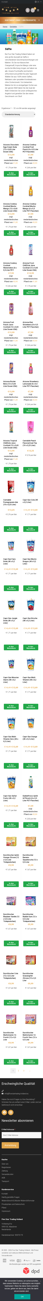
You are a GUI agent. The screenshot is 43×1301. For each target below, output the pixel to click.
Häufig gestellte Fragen (11, 1197)
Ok (22, 1297)
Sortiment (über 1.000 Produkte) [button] (20, 20)
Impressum (6, 1211)
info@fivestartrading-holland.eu (16, 1094)
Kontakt (5, 2)
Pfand (4, 1208)
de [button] (38, 2)
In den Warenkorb (11, 174)
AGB (3, 1178)
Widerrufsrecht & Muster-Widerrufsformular (18, 1201)
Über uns (5, 1164)
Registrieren (6, 1167)
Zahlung (5, 1171)
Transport (5, 1181)
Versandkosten (7, 1174)
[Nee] (40, 1281)
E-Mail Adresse (8, 1129)
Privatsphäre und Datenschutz (13, 1204)
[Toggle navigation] (38, 10)
